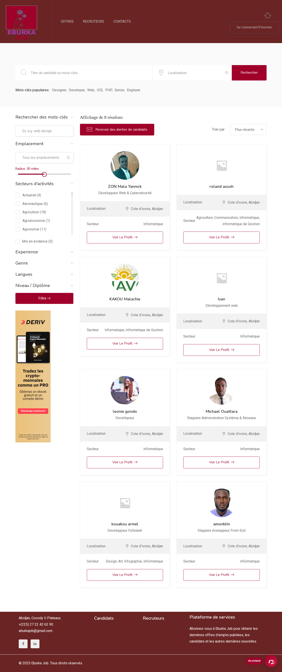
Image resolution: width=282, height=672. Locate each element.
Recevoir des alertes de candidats (121, 129)
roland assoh (222, 186)
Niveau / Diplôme (32, 286)
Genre (21, 263)
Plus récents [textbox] (244, 130)
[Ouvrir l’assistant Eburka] (271, 661)
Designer (59, 90)
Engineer (133, 90)
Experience (26, 252)
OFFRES (67, 21)
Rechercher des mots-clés (41, 117)
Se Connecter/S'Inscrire (254, 27)
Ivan (221, 299)
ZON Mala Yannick (125, 186)
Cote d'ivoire (140, 209)
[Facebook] (23, 643)
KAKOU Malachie (124, 299)
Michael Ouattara (221, 411)
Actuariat (29, 195)
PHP (108, 90)
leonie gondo (125, 411)
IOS (100, 90)
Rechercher (249, 72)
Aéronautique (32, 204)
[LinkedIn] (35, 643)
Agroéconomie (33, 221)
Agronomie (30, 229)
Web (90, 90)
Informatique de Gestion (241, 224)
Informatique (153, 224)
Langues (23, 274)
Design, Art (114, 561)
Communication (226, 217)
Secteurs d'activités (34, 184)
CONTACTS (122, 21)
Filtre (42, 298)
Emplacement (29, 144)
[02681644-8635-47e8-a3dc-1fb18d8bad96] (33, 313)
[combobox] (248, 129)
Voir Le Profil (122, 237)
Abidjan (157, 209)
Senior (119, 90)
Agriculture (30, 212)
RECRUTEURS (93, 21)
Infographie (133, 561)
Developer (77, 90)
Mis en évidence (35, 241)
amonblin (221, 524)
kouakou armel (124, 524)
